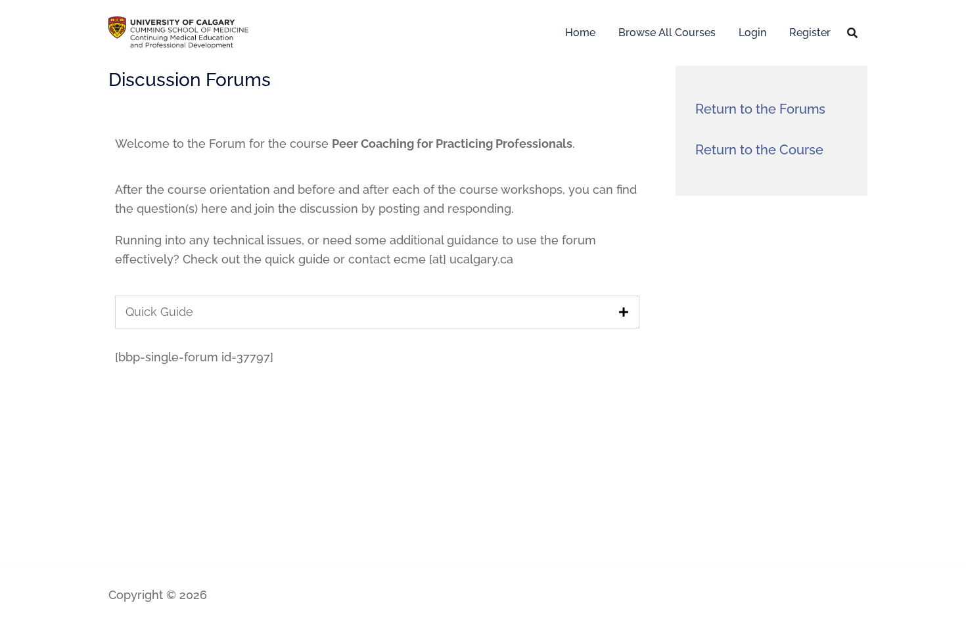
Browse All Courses (667, 32)
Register (810, 32)
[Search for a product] (852, 33)
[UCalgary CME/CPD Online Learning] (178, 31)
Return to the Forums (760, 109)
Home (580, 32)
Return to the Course (759, 150)
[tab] (377, 312)
